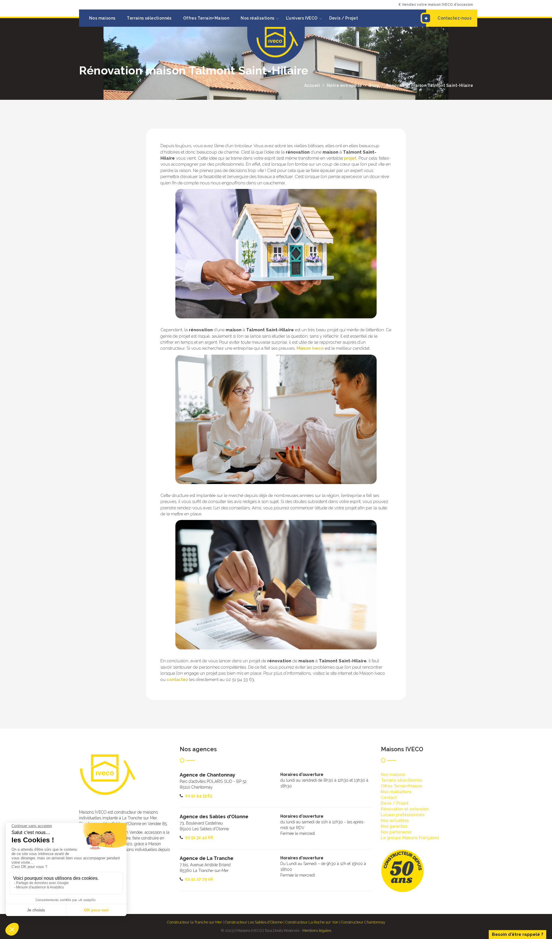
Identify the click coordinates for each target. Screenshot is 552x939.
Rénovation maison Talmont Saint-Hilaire (429, 85)
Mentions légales (316, 930)
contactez (177, 679)
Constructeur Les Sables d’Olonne (254, 922)
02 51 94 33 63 (198, 795)
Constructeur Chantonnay (363, 922)
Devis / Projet (343, 18)
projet (350, 158)
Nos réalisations (257, 18)
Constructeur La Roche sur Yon (311, 922)
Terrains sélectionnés (149, 18)
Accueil (312, 85)
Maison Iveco (310, 348)
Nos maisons (102, 18)
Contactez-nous (454, 18)
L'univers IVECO (302, 18)
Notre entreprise (344, 85)
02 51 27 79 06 (199, 879)
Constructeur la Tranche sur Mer (194, 922)
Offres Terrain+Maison (206, 18)
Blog (374, 85)
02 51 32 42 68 (199, 837)
